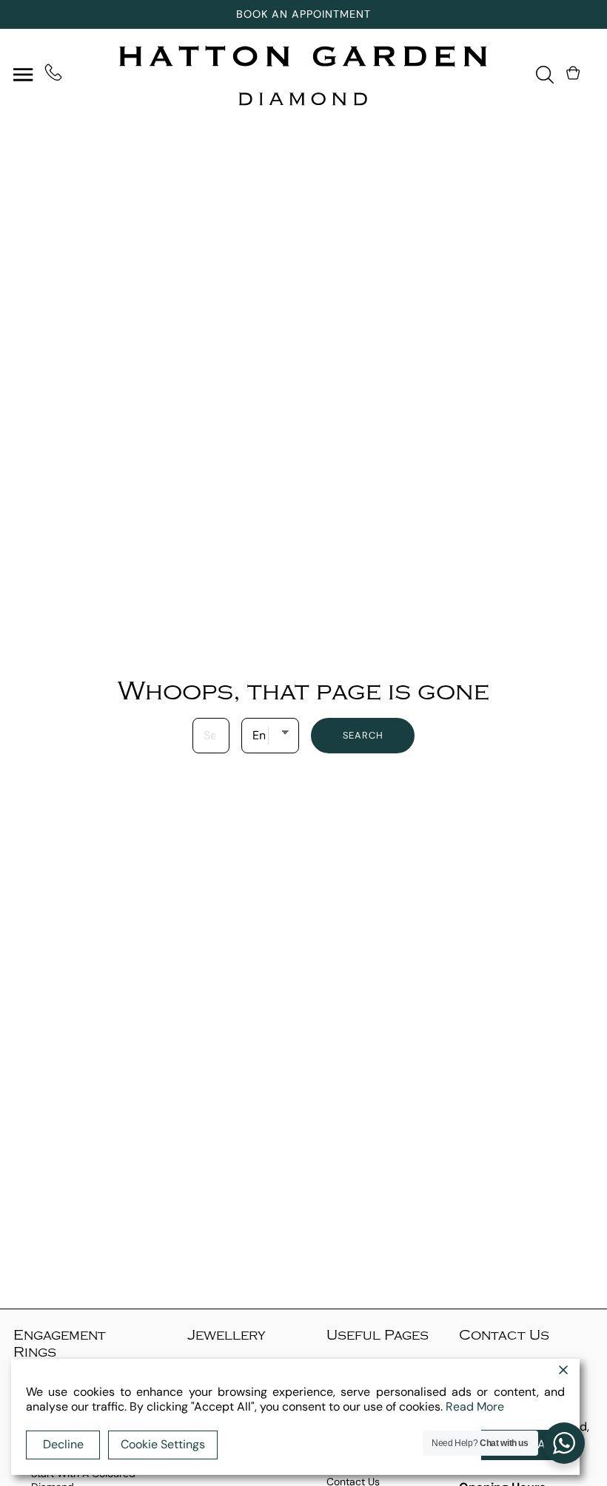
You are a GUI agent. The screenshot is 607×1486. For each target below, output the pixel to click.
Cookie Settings (163, 1444)
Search (363, 735)
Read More (475, 1407)
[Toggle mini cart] (574, 73)
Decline (63, 1444)
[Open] (23, 74)
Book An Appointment (303, 14)
